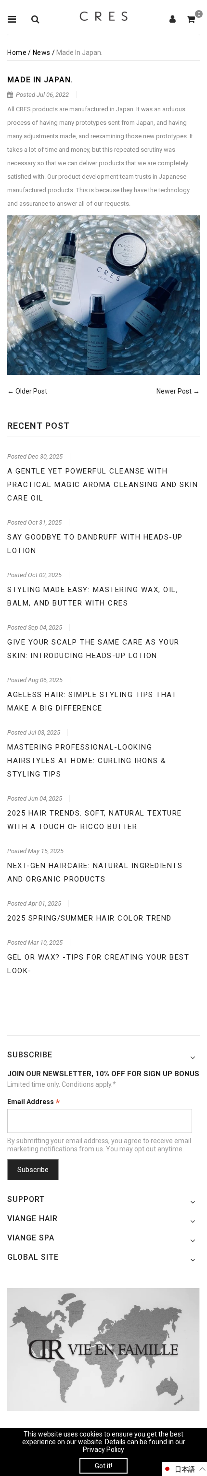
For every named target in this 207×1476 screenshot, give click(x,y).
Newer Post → (178, 391)
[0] (191, 20)
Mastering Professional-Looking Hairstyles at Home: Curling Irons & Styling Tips (87, 760)
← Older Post (27, 391)
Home (16, 52)
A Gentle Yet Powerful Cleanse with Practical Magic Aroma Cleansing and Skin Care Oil (102, 484)
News (42, 52)
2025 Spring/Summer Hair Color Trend (89, 918)
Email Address (33, 1102)
